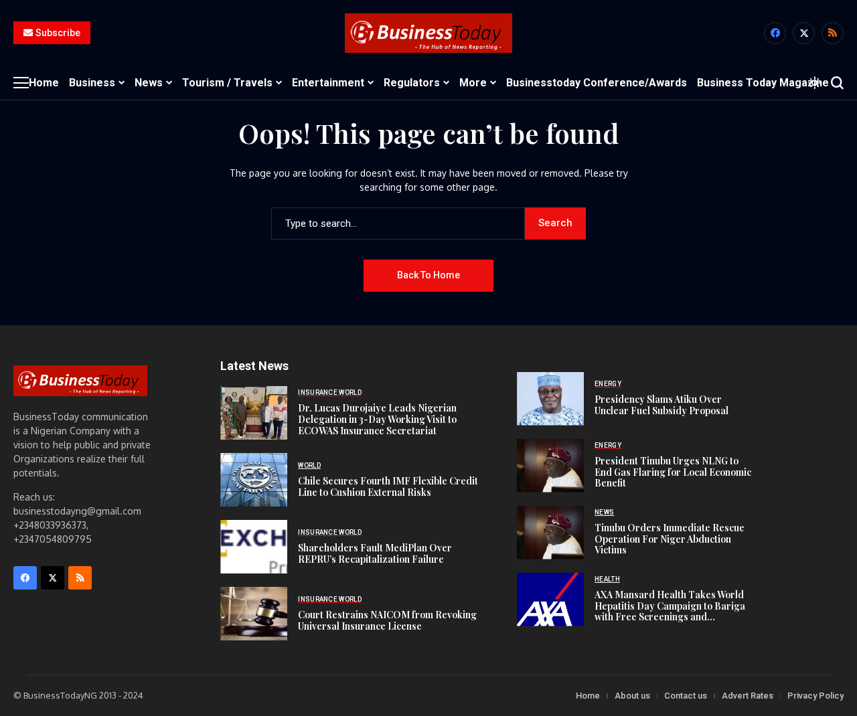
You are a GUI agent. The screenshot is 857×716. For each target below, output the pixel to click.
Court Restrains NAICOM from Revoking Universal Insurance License (387, 620)
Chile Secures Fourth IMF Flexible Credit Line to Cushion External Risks (388, 486)
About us (632, 696)
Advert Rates (747, 696)
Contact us (685, 696)
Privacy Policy (815, 696)
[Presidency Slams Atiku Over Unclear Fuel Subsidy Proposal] (550, 399)
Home (588, 696)
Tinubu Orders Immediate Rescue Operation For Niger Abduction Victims (670, 539)
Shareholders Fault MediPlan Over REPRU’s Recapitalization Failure (375, 553)
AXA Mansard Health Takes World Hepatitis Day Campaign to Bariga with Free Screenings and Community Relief (670, 611)
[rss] (833, 33)
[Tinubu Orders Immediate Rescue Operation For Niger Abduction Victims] (550, 532)
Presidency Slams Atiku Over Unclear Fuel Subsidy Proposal (661, 405)
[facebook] (775, 33)
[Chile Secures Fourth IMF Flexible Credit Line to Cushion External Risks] (253, 480)
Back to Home (428, 275)
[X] (804, 33)
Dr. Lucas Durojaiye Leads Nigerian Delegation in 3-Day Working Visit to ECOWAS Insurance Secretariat (377, 419)
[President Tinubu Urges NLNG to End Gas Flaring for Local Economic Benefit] (550, 466)
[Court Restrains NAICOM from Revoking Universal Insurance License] (253, 613)
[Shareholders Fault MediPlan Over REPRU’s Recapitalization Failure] (253, 546)
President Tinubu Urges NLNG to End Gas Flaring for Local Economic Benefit (673, 472)
